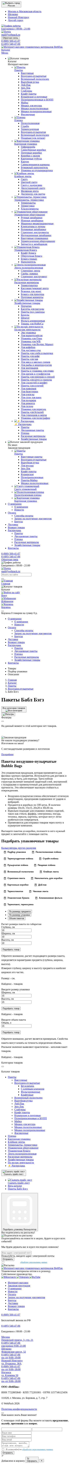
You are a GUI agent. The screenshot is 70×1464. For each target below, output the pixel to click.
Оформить (32, 1461)
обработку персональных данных (33, 1262)
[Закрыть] (2, 611)
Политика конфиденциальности (19, 1409)
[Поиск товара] (2, 578)
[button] (11, 4)
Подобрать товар (11, 949)
